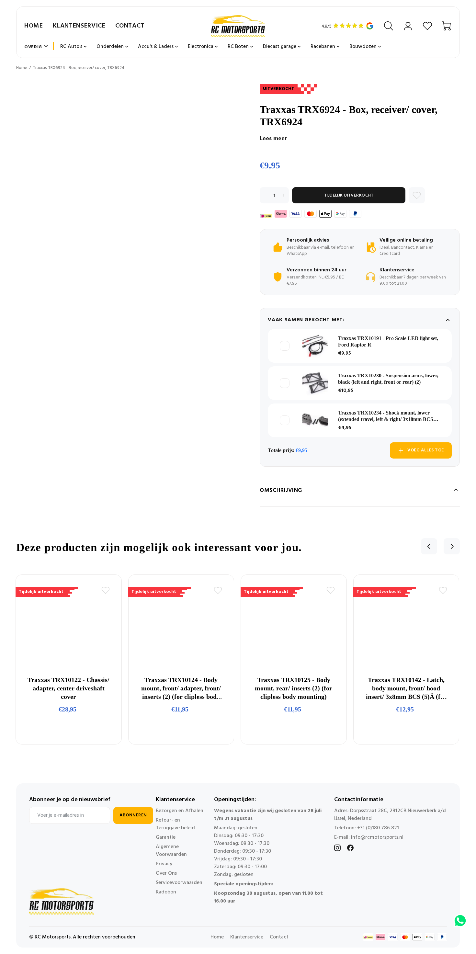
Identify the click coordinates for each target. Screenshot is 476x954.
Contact (129, 26)
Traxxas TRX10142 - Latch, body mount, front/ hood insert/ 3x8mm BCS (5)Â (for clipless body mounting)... (406, 688)
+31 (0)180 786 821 (378, 828)
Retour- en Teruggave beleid (175, 824)
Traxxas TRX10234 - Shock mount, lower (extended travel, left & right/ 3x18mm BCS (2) (385, 416)
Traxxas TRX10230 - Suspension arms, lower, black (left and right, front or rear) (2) (388, 379)
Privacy (164, 864)
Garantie (166, 837)
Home (33, 26)
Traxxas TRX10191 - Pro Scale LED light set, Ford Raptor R (388, 341)
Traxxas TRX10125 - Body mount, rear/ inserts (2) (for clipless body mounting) (293, 688)
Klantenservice (79, 26)
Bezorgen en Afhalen (179, 811)
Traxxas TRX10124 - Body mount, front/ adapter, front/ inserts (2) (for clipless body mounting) (181, 688)
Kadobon (166, 892)
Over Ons (166, 873)
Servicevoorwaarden (179, 883)
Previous (429, 546)
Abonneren (133, 815)
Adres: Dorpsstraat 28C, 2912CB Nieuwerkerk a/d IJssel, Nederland (390, 815)
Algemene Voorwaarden (171, 851)
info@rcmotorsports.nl (377, 837)
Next (452, 546)
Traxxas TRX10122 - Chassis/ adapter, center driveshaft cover (68, 688)
